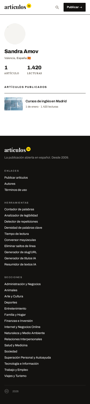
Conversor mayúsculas (20, 240)
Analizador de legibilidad (21, 215)
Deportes (10, 302)
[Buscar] (57, 7)
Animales (10, 290)
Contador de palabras (19, 209)
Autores (9, 183)
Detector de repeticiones (21, 221)
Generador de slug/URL (20, 252)
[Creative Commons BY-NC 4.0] (6, 391)
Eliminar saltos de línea (20, 246)
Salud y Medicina (16, 345)
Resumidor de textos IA (20, 264)
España (22, 58)
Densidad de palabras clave (23, 227)
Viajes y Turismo (15, 376)
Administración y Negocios (22, 284)
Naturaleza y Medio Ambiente (24, 333)
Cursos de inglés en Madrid (46, 101)
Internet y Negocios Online (22, 327)
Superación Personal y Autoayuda (27, 357)
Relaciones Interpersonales (23, 339)
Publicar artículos (16, 177)
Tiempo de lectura (16, 233)
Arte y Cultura (13, 296)
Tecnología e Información (21, 363)
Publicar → (74, 7)
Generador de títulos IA (20, 258)
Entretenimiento (15, 308)
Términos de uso (15, 190)
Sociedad (10, 351)
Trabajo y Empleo (16, 369)
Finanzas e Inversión (18, 320)
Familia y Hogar (15, 314)
